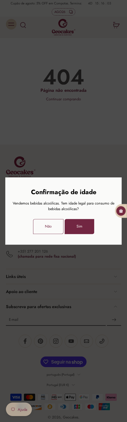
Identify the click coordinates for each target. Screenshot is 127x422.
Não (48, 226)
